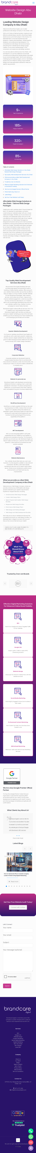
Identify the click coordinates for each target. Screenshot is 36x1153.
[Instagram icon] (18, 1146)
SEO (18, 1033)
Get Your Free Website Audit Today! (14, 197)
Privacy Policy (18, 1068)
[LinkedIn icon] (20, 1146)
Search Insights (18, 1064)
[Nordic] (18, 583)
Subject (6, 942)
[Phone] (30, 1130)
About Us (18, 1059)
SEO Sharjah (18, 1045)
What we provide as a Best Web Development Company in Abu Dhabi (17, 178)
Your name (7, 928)
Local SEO (18, 1047)
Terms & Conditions (18, 1071)
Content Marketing (18, 1038)
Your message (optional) (12, 950)
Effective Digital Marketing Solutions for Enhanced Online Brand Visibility (18, 185)
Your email (7, 935)
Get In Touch (18, 1066)
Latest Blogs (8, 194)
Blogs (18, 1062)
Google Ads (18, 1035)
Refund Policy (18, 1069)
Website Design (18, 1036)
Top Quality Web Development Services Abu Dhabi (18, 174)
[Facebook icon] (16, 1146)
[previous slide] (5, 583)
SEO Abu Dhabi (18, 1043)
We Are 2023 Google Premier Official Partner (17, 189)
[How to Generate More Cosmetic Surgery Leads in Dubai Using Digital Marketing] (19, 862)
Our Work (18, 1061)
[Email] (30, 1142)
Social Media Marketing (18, 1040)
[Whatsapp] (30, 1136)
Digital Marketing (18, 1042)
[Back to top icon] (18, 1140)
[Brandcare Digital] (9, 2)
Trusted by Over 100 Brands (12, 182)
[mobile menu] (33, 2)
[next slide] (31, 583)
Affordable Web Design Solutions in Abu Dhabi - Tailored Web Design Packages (18, 171)
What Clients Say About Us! (12, 192)
